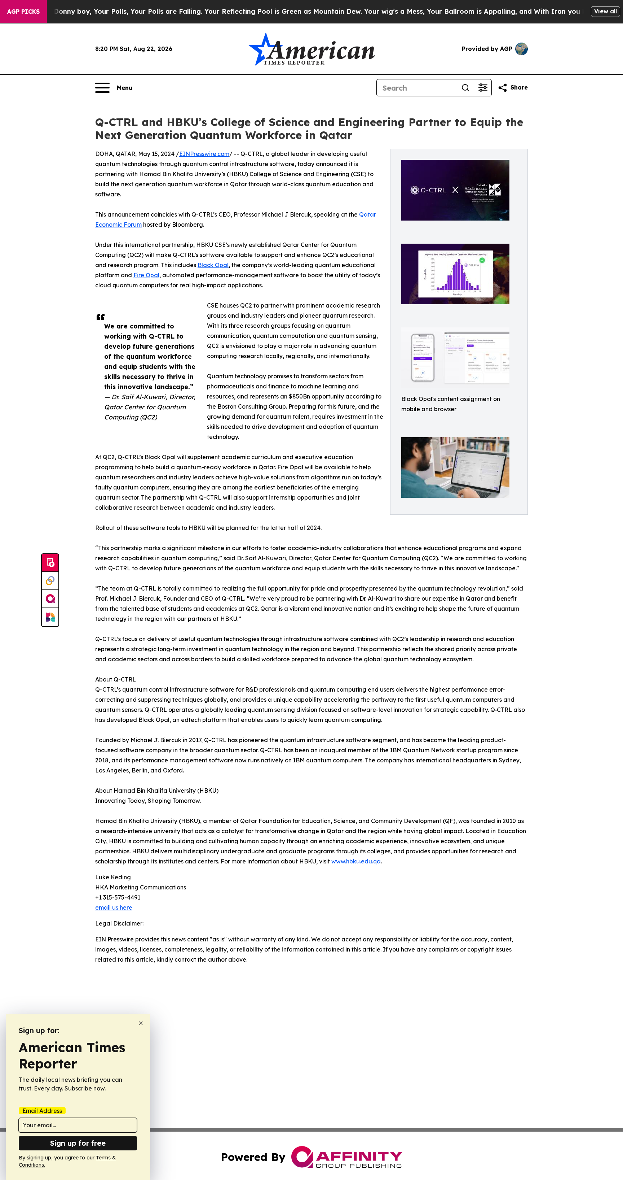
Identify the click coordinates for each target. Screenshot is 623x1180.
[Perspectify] (50, 581)
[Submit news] (50, 563)
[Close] (140, 1023)
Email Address (42, 1110)
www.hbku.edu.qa (356, 861)
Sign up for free (78, 1143)
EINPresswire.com (204, 153)
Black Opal (213, 265)
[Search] (465, 87)
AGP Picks (23, 11)
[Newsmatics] (50, 617)
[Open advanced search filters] (482, 87)
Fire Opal (146, 275)
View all (605, 11)
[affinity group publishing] (50, 599)
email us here (113, 907)
